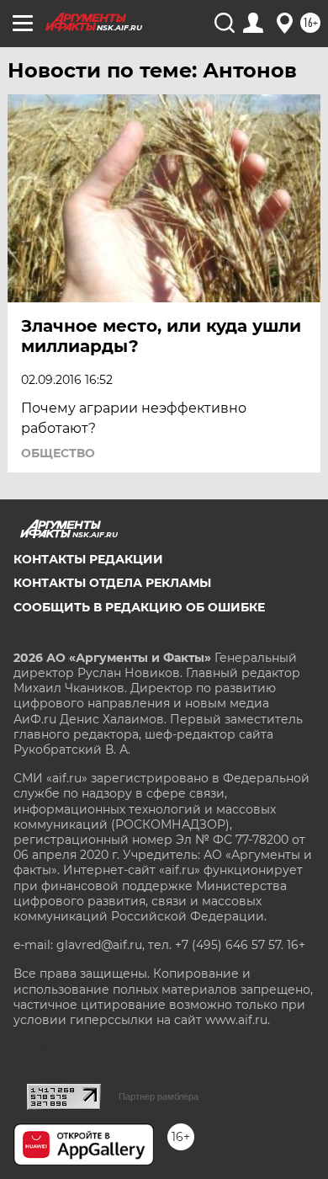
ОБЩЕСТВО (58, 453)
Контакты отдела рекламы (112, 582)
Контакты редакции (88, 559)
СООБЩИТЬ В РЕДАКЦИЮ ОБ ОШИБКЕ (139, 607)
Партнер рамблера (158, 1096)
